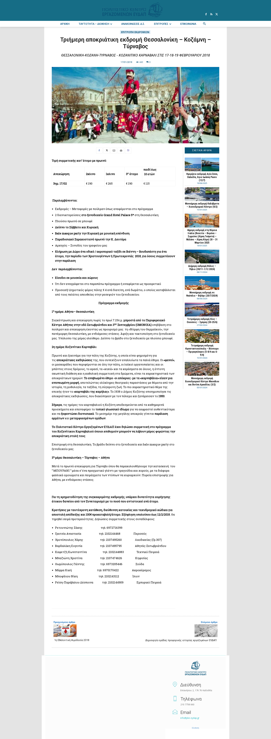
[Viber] (128, 150)
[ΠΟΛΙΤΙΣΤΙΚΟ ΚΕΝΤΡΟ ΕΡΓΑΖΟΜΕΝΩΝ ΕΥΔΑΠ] (195, 668)
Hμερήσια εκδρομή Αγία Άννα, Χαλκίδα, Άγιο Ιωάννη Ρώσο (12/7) (202, 177)
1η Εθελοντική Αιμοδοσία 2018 (71, 640)
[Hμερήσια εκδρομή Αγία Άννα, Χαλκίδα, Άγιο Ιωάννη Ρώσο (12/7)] (202, 164)
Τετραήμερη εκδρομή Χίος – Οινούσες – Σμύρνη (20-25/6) (202, 321)
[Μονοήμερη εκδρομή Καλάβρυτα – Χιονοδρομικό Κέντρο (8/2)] (202, 194)
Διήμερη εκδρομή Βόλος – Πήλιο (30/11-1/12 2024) (202, 268)
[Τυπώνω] (121, 150)
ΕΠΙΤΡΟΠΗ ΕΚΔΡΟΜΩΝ (135, 32)
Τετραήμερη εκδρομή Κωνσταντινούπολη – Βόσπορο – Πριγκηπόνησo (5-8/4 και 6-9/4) (202, 350)
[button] (204, 24)
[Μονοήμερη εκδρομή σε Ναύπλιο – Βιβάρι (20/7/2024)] (202, 283)
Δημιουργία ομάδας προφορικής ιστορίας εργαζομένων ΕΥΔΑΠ (181, 640)
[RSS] (211, 14)
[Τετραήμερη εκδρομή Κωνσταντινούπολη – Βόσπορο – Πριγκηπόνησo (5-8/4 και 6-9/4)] (202, 336)
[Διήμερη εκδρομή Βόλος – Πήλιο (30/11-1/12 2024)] (202, 256)
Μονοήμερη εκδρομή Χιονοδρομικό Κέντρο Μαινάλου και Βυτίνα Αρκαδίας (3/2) (202, 381)
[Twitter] (216, 14)
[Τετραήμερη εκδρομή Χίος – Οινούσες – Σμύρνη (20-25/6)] (202, 309)
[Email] (114, 150)
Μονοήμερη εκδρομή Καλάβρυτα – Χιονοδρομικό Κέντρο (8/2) (202, 205)
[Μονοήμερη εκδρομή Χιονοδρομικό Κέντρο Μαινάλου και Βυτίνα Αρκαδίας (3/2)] (202, 369)
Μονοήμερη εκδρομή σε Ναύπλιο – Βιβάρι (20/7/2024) (202, 294)
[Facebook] (206, 14)
